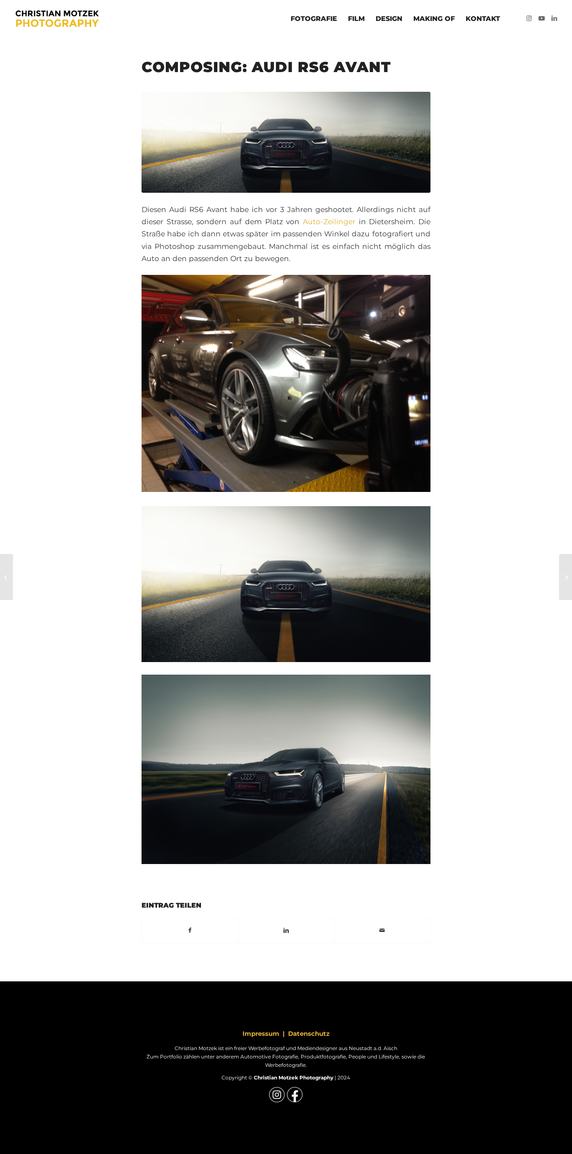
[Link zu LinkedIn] (554, 18)
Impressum (260, 1034)
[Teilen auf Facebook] (190, 930)
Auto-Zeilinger (329, 221)
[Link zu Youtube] (542, 18)
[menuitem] (314, 19)
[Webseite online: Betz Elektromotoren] (565, 577)
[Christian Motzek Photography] (56, 19)
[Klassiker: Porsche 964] (6, 577)
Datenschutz (309, 1034)
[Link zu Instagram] (529, 18)
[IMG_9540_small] (286, 142)
